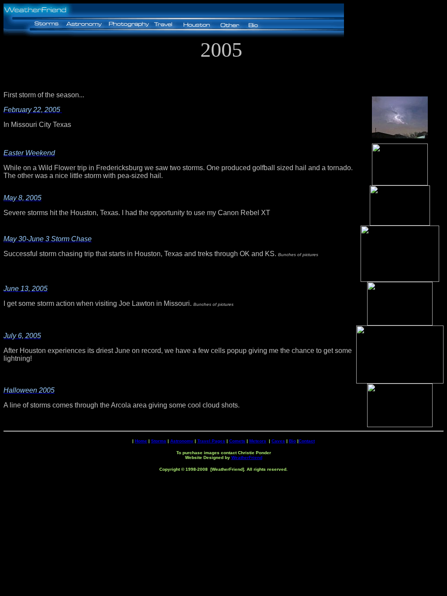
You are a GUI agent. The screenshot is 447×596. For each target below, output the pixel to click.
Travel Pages (211, 440)
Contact (307, 440)
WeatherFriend (246, 457)
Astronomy (181, 440)
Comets (237, 440)
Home (141, 440)
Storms (158, 440)
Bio (292, 440)
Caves (278, 440)
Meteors (257, 440)
